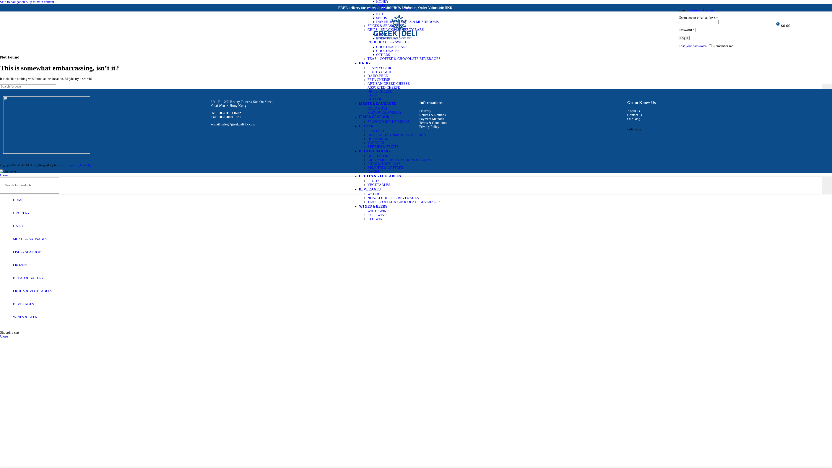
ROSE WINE (377, 215)
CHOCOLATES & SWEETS (388, 42)
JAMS (380, 5)
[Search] (764, 25)
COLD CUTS (377, 108)
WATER (373, 194)
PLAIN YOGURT (380, 68)
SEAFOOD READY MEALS (388, 122)
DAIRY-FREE (377, 76)
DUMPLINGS (377, 139)
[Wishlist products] (770, 25)
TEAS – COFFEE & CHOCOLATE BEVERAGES (403, 58)
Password (686, 30)
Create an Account (701, 10)
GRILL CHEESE (379, 91)
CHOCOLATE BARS (392, 47)
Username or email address (698, 18)
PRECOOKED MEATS (384, 112)
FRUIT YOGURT (380, 72)
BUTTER (374, 99)
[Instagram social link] (10, 25)
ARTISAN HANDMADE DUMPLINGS (396, 135)
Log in (684, 38)
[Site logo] (395, 40)
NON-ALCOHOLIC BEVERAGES (393, 198)
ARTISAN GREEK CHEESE (388, 83)
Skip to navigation (13, 2)
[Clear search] (819, 86)
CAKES (373, 171)
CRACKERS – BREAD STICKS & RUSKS (399, 160)
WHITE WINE (378, 211)
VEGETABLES (378, 185)
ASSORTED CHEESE (383, 87)
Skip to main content (40, 2)
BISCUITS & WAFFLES (385, 167)
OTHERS (383, 55)
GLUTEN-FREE (379, 156)
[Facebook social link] (631, 134)
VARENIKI (375, 143)
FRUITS (373, 181)
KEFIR (372, 95)
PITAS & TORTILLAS (383, 164)
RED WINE (376, 219)
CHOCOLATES (387, 51)
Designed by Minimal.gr (79, 165)
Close (4, 175)
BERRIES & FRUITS (382, 146)
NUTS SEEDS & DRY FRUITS (390, 9)
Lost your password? (693, 46)
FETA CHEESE (378, 79)
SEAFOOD (375, 131)
